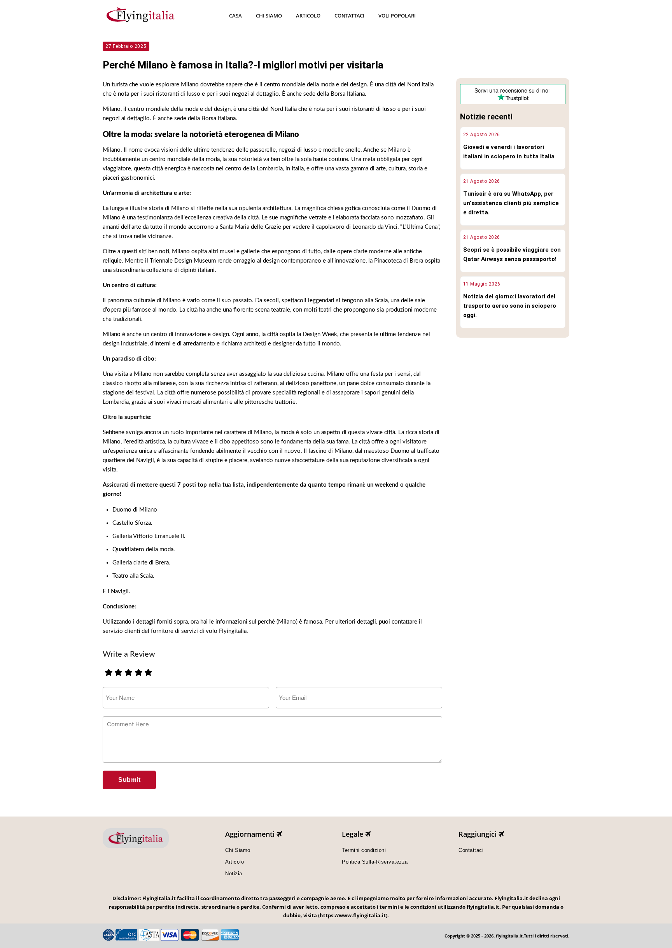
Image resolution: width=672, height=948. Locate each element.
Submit (129, 779)
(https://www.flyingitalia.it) (352, 915)
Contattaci (349, 15)
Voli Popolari (397, 15)
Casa (235, 15)
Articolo (308, 15)
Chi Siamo (269, 15)
